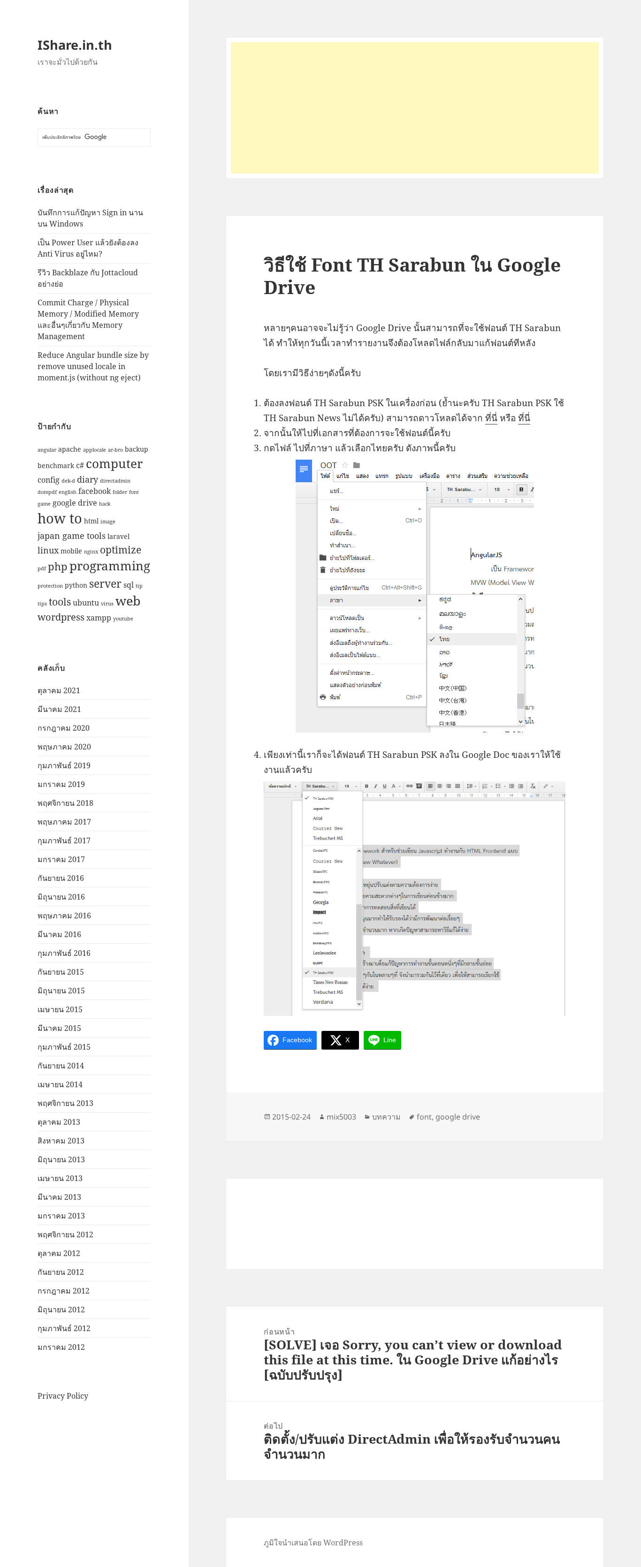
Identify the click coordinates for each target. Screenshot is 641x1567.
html (91, 520)
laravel (118, 536)
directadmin (115, 480)
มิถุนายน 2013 (61, 1159)
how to (60, 518)
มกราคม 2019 (61, 784)
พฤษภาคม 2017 (64, 822)
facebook (94, 490)
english (67, 492)
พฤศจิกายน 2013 (65, 1103)
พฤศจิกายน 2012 (65, 1234)
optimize (120, 549)
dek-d (68, 480)
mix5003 (341, 1117)
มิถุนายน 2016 (61, 897)
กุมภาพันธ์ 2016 (64, 953)
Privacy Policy (63, 1396)
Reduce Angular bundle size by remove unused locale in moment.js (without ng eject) (93, 366)
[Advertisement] (415, 108)
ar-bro (115, 450)
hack (104, 503)
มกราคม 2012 (61, 1347)
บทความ (386, 1117)
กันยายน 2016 (61, 878)
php (58, 566)
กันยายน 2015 (61, 972)
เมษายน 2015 (60, 1009)
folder (120, 492)
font (134, 492)
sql (128, 584)
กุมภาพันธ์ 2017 (64, 840)
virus (107, 603)
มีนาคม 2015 (59, 1028)
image (107, 521)
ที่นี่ (491, 418)
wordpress (61, 617)
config (49, 479)
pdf (42, 568)
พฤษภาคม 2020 (64, 747)
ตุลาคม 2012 (59, 1253)
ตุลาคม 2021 (59, 690)
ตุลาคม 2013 (59, 1122)
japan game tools (72, 535)
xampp (98, 617)
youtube (123, 618)
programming (109, 565)
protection (50, 586)
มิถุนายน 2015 (61, 990)
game (44, 503)
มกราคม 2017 (61, 859)
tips (42, 603)
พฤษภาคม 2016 (64, 915)
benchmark (56, 465)
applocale (94, 450)
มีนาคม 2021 (59, 709)
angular (47, 450)
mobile (71, 550)
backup (136, 449)
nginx (91, 551)
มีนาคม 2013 (59, 1197)
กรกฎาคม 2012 (64, 1291)
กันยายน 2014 (61, 1065)
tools (60, 601)
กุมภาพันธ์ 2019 (64, 765)
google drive (75, 502)
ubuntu (86, 602)
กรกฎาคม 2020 (64, 728)
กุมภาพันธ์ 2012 (64, 1328)
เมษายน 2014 (60, 1084)
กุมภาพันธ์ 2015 (64, 1047)
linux (48, 550)
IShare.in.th (75, 44)
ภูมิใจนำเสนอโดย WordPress (313, 1542)
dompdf (47, 492)
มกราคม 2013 (61, 1216)
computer (114, 463)
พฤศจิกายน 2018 (65, 803)
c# (80, 465)
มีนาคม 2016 (59, 934)
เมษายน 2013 (60, 1178)
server (105, 583)
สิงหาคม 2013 (61, 1141)
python (76, 585)
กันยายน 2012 (61, 1272)
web (128, 600)
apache (69, 449)
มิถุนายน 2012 (61, 1309)
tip (139, 586)
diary (87, 479)
